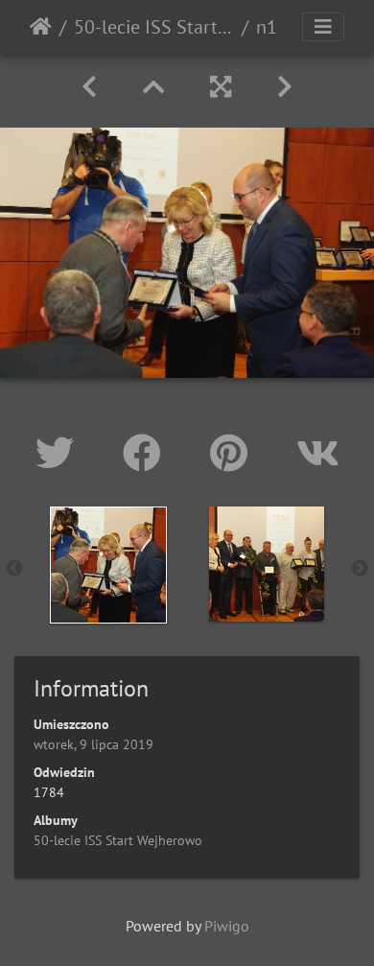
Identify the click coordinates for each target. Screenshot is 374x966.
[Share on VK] (318, 453)
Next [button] (359, 568)
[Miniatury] (153, 87)
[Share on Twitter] (60, 453)
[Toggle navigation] (323, 26)
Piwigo (226, 925)
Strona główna (41, 26)
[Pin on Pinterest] (234, 453)
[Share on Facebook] (147, 453)
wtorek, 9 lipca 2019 (93, 744)
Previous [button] (14, 568)
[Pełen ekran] (220, 87)
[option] (108, 565)
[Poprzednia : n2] (89, 87)
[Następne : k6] (285, 87)
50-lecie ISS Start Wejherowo (154, 26)
